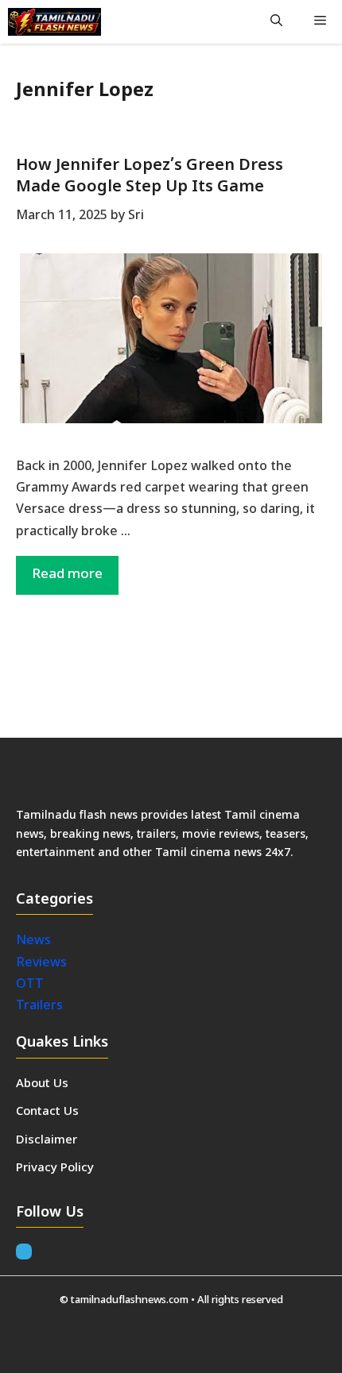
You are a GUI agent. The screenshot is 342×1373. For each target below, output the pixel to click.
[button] (276, 22)
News (35, 941)
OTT (30, 985)
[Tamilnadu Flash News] (54, 22)
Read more (67, 574)
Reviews (41, 963)
